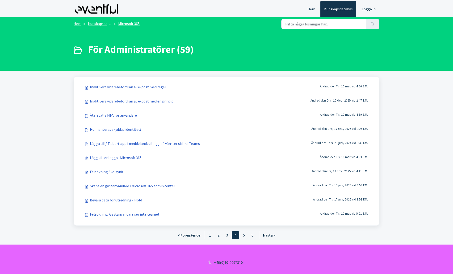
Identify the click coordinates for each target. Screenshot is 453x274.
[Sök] (372, 24)
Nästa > (269, 235)
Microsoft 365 (129, 23)
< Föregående (189, 235)
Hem (311, 9)
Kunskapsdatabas (338, 9)
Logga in (369, 9)
